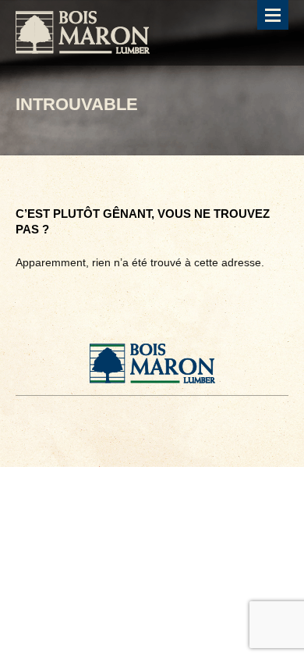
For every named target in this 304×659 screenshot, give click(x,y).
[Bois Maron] (83, 33)
